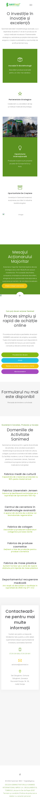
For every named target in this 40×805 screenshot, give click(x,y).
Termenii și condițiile (10, 793)
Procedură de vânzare (20, 355)
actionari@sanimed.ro (20, 664)
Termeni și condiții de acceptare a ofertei (20, 366)
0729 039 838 (14, 654)
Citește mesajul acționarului (14, 286)
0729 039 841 (25, 654)
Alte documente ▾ (20, 371)
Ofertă (20, 360)
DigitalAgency (29, 781)
